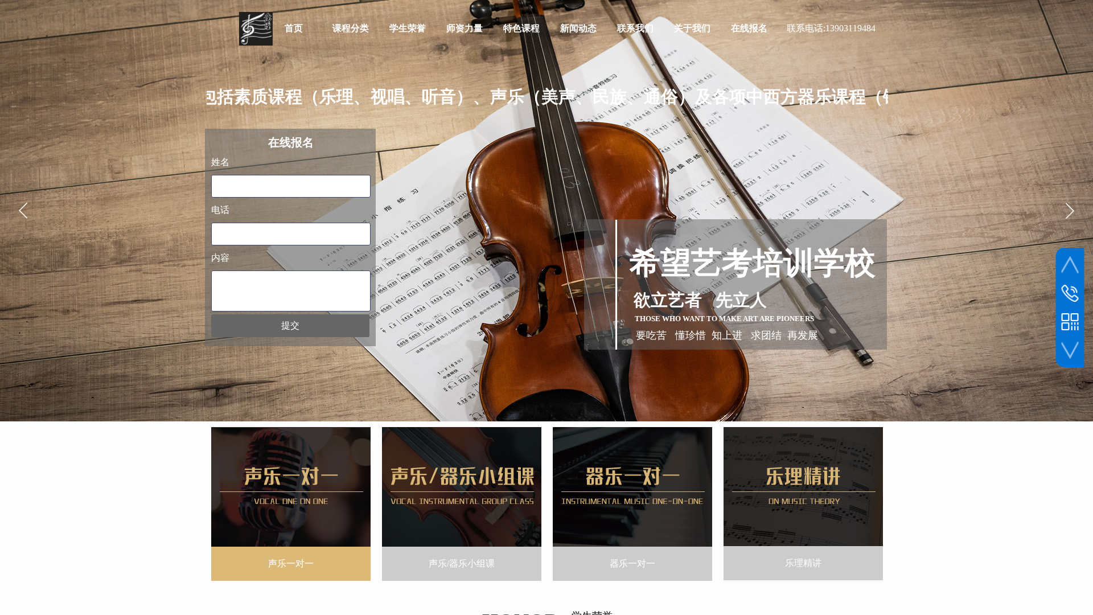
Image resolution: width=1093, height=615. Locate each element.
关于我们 (692, 28)
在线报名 (749, 28)
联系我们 (635, 28)
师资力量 (464, 28)
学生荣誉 (407, 28)
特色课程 (521, 28)
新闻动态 (578, 28)
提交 (290, 325)
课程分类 (350, 28)
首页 (294, 28)
